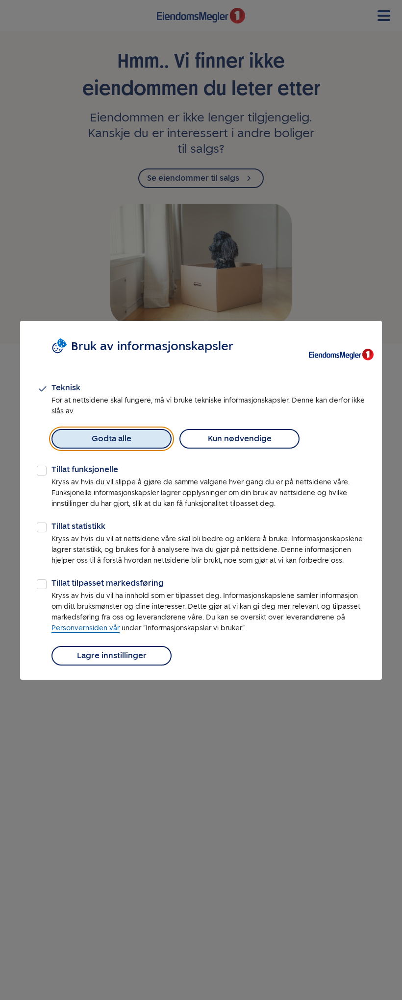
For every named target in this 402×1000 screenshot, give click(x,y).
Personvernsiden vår (85, 628)
